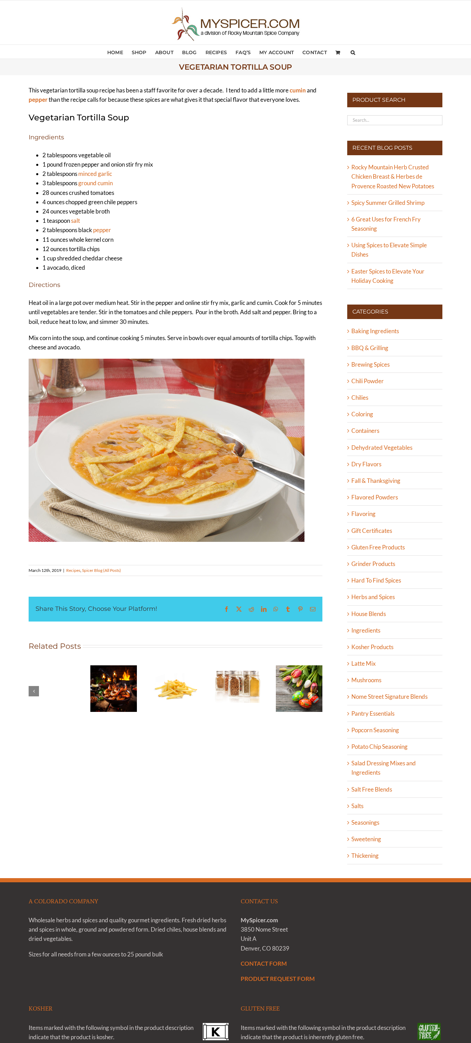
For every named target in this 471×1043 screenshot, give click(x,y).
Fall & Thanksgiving (375, 480)
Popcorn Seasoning (375, 730)
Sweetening (366, 839)
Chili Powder (367, 381)
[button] (353, 52)
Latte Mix (363, 663)
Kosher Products (372, 646)
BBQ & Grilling (369, 347)
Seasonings (365, 822)
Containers (365, 430)
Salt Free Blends (371, 789)
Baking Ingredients (375, 331)
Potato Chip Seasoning (379, 746)
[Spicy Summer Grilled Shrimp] (113, 688)
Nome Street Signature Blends (389, 696)
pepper (102, 230)
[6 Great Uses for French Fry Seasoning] (175, 688)
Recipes (73, 570)
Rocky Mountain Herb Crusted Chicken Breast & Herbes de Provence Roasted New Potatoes (392, 176)
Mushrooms (366, 680)
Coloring (362, 414)
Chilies (359, 397)
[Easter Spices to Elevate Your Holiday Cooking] (299, 688)
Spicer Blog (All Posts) (101, 570)
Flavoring (363, 513)
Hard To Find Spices (376, 580)
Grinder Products (373, 563)
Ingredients (365, 630)
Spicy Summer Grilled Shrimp (114, 668)
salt (75, 220)
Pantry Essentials (372, 713)
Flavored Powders (374, 497)
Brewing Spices (370, 364)
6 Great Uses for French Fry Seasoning (175, 668)
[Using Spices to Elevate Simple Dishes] (237, 684)
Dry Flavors (366, 464)
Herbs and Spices (373, 596)
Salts (357, 805)
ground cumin (95, 183)
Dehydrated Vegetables (381, 447)
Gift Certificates (371, 530)
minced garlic (95, 173)
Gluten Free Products (378, 547)
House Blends (368, 613)
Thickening (365, 855)
